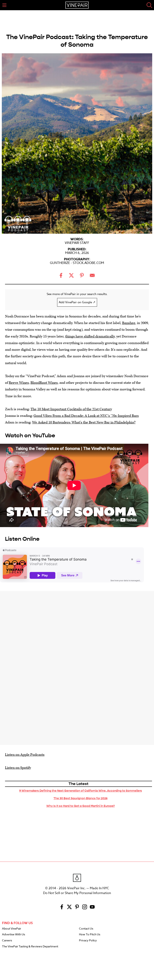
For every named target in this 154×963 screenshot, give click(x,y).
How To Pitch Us (89, 934)
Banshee (128, 323)
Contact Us (86, 928)
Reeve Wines (19, 382)
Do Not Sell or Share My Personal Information (77, 893)
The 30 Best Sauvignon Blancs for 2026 (80, 798)
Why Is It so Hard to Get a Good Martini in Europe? (80, 806)
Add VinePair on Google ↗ (77, 302)
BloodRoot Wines (44, 382)
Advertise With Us (13, 934)
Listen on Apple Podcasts (25, 754)
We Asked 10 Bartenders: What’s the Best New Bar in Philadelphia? (84, 422)
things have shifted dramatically (90, 336)
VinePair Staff (77, 242)
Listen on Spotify (18, 767)
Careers (7, 940)
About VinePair (11, 928)
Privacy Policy (88, 940)
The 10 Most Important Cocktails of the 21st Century (71, 409)
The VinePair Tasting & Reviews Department (30, 946)
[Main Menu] (4, 5)
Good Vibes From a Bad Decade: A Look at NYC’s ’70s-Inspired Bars (86, 415)
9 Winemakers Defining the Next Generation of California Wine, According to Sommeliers (80, 790)
